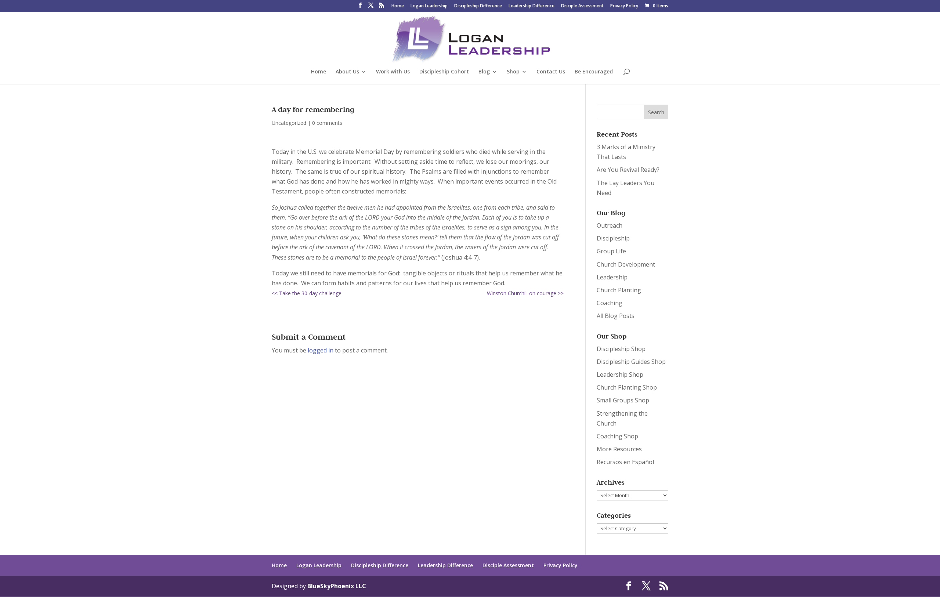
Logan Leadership (429, 6)
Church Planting (619, 290)
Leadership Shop (620, 374)
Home (397, 6)
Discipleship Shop (621, 349)
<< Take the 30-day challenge (306, 293)
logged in (320, 350)
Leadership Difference (531, 6)
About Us (347, 72)
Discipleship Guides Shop (631, 362)
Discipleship (613, 238)
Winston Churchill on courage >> (525, 293)
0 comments (327, 122)
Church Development (626, 264)
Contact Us (550, 72)
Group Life (611, 251)
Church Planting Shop (627, 387)
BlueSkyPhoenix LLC (336, 586)
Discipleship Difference (478, 6)
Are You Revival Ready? (628, 170)
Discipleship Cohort (444, 72)
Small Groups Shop (623, 400)
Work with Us (393, 72)
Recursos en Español (625, 462)
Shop (513, 72)
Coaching (609, 303)
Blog (484, 72)
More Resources (619, 449)
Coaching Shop (617, 436)
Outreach (609, 225)
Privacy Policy (624, 6)
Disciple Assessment (582, 6)
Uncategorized (289, 122)
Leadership (612, 277)
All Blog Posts (615, 316)
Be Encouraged (594, 72)
